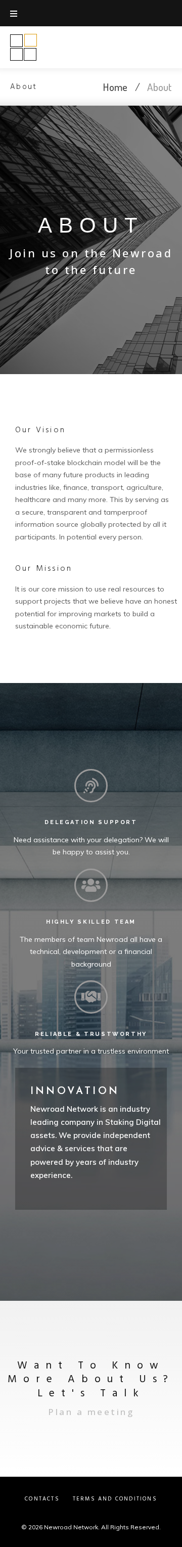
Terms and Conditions (115, 1499)
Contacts (42, 1499)
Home (115, 87)
